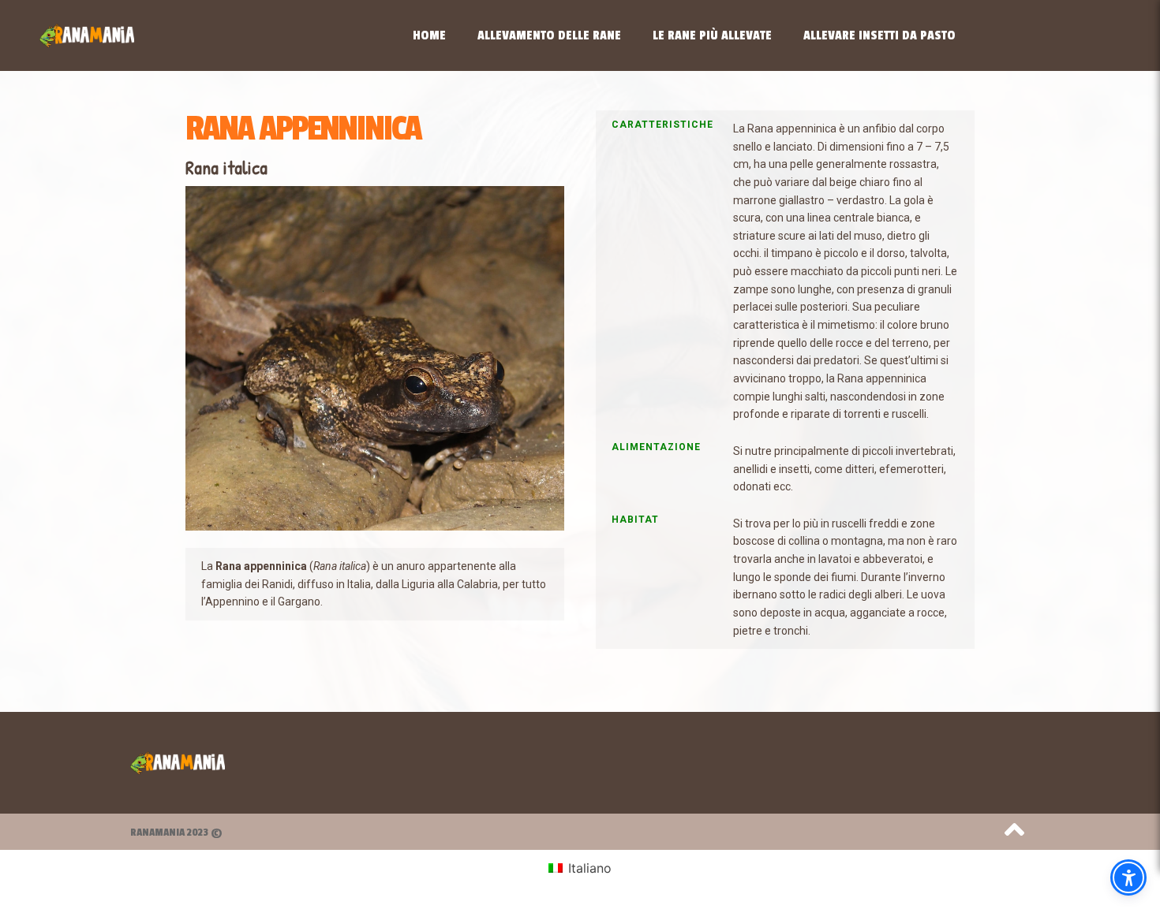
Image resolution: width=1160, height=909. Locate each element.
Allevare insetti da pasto (879, 35)
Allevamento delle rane (549, 35)
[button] (1128, 877)
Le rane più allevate (712, 35)
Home (429, 35)
